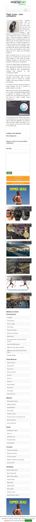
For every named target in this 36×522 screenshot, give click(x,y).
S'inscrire (18, 179)
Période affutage (11, 355)
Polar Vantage (10, 384)
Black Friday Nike (11, 473)
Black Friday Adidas (12, 476)
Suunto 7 (9, 378)
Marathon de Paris (12, 453)
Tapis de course (11, 413)
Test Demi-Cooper (12, 330)
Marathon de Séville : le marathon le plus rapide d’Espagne (19, 294)
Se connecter (18, 177)
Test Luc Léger (11, 324)
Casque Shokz (11, 479)
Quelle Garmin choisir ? (13, 495)
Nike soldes (10, 482)
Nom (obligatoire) (11, 136)
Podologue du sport (12, 430)
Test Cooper (10, 327)
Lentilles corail (11, 436)
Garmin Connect (11, 372)
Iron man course (11, 456)
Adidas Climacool (11, 404)
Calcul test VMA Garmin (13, 344)
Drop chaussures (11, 423)
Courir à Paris (10, 463)
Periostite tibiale (11, 440)
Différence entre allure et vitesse (15, 347)
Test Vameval (10, 321)
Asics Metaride (11, 407)
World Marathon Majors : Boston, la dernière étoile (19, 225)
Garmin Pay (10, 369)
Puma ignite (10, 410)
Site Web (8, 148)
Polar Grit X (10, 387)
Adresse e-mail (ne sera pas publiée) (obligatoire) (16, 142)
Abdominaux (10, 336)
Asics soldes (10, 489)
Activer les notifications (18, 183)
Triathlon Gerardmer (12, 450)
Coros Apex (10, 391)
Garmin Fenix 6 (11, 362)
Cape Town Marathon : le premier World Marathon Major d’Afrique (20, 242)
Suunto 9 (9, 381)
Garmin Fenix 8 (11, 394)
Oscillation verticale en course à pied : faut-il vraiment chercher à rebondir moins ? (19, 278)
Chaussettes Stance (12, 401)
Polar (28, 24)
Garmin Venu (10, 366)
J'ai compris (28, 520)
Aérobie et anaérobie (12, 333)
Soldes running (11, 492)
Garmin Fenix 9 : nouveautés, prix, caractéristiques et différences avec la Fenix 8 (20, 208)
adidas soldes (10, 485)
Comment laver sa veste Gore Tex (16, 417)
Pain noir (9, 433)
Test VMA (9, 317)
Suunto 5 (9, 375)
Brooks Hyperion (11, 420)
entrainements (24, 55)
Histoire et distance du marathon (15, 459)
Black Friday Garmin (12, 470)
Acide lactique (10, 443)
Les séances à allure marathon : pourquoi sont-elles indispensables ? (19, 260)
